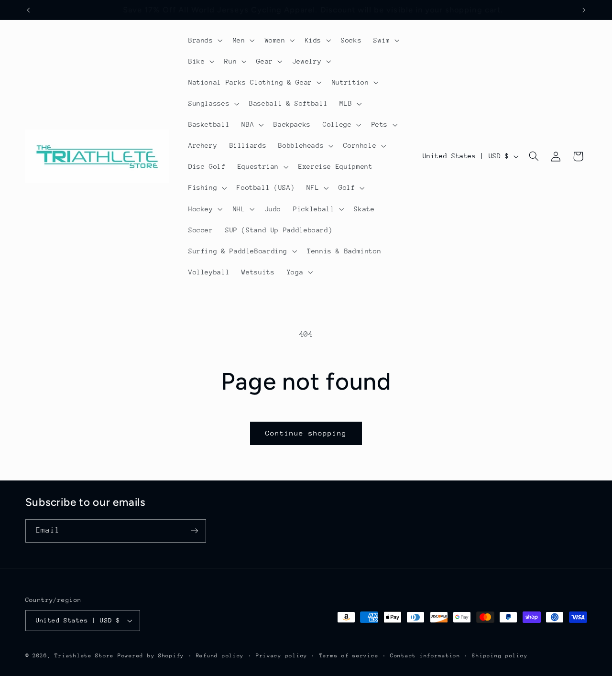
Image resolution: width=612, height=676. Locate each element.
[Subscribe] (194, 531)
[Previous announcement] (28, 10)
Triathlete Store (84, 656)
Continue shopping (306, 433)
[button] (204, 40)
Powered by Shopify (151, 656)
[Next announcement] (583, 10)
